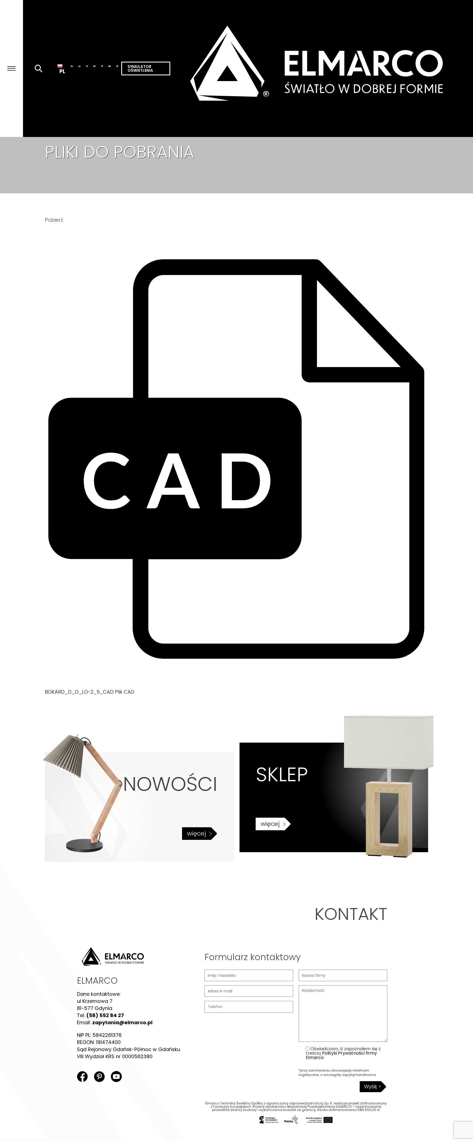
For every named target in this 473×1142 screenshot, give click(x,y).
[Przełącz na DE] (79, 66)
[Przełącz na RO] (87, 66)
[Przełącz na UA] (109, 66)
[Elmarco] (321, 68)
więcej (196, 833)
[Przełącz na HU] (94, 66)
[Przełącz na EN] (72, 66)
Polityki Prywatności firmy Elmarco (341, 1055)
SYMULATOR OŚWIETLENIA (140, 68)
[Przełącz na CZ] (102, 66)
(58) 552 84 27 (105, 1015)
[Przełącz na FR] (117, 66)
